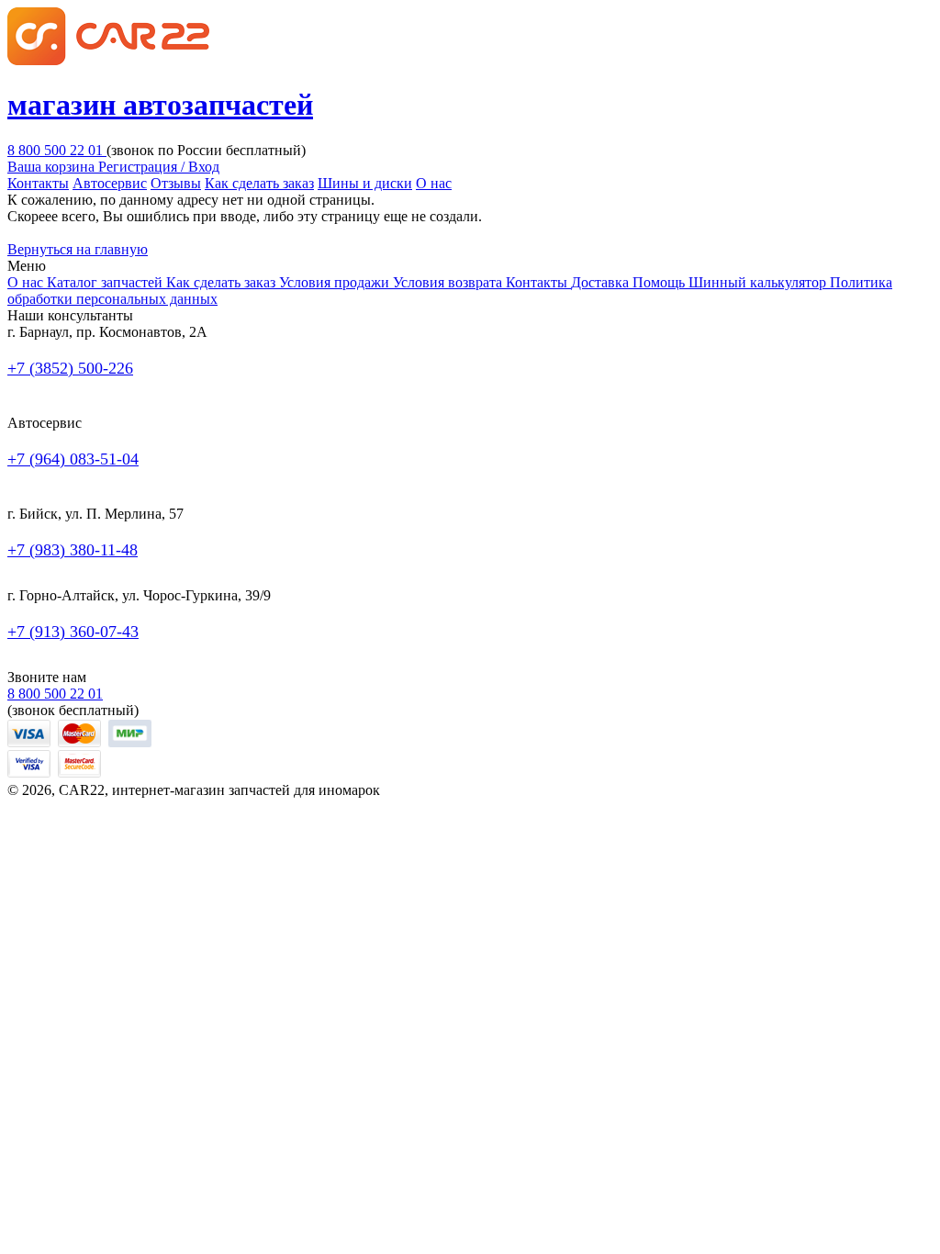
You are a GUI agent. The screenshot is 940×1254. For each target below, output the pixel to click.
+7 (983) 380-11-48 (72, 550)
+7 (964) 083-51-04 (73, 459)
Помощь (660, 282)
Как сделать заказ (259, 183)
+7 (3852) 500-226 (70, 368)
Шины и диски (365, 183)
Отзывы (176, 183)
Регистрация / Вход (158, 166)
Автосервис (110, 183)
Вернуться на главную (77, 249)
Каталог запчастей (106, 282)
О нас (434, 183)
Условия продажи (336, 282)
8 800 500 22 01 (56, 150)
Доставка (601, 282)
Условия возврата (449, 282)
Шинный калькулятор (759, 282)
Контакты (38, 183)
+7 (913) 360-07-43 (73, 631)
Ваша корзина (52, 166)
